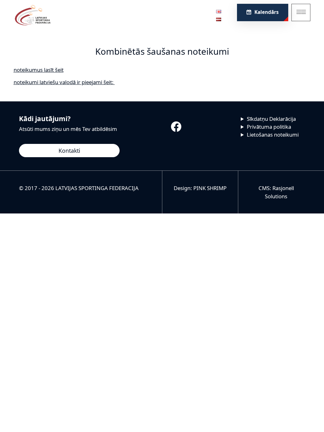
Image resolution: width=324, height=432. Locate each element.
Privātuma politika (269, 126)
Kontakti (69, 150)
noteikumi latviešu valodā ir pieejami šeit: (64, 82)
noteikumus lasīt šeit (39, 69)
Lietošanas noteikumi (273, 134)
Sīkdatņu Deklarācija (271, 118)
